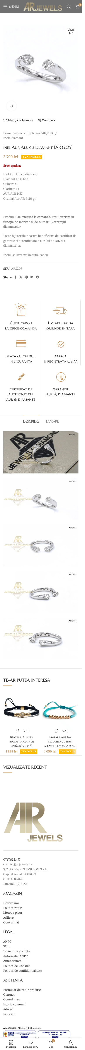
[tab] (31, 421)
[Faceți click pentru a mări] (11, 106)
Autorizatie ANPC (15, 956)
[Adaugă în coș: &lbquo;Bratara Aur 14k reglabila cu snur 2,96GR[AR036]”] (18, 731)
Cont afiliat (11, 922)
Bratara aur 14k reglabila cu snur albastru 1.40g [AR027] (60, 741)
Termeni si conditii (16, 951)
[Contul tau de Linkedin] (31, 277)
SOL (6, 946)
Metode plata (12, 913)
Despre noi (11, 903)
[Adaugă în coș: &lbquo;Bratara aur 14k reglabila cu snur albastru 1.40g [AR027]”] (56, 731)
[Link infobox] (21, 316)
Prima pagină (12, 133)
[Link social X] (21, 277)
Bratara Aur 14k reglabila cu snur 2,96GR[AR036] (21, 741)
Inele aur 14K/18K (40, 133)
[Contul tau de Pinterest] (26, 277)
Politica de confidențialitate (22, 971)
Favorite (9, 1014)
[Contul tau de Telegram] (37, 277)
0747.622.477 (11, 859)
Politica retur (12, 908)
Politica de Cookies (16, 966)
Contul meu (11, 999)
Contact (8, 994)
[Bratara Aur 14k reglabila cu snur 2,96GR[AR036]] (21, 711)
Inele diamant (13, 138)
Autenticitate (12, 961)
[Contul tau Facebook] (15, 277)
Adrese (8, 1009)
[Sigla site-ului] (42, 6)
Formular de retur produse (22, 990)
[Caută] (69, 6)
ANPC (7, 941)
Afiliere (8, 918)
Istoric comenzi (14, 1004)
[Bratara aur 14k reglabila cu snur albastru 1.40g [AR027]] (60, 711)
